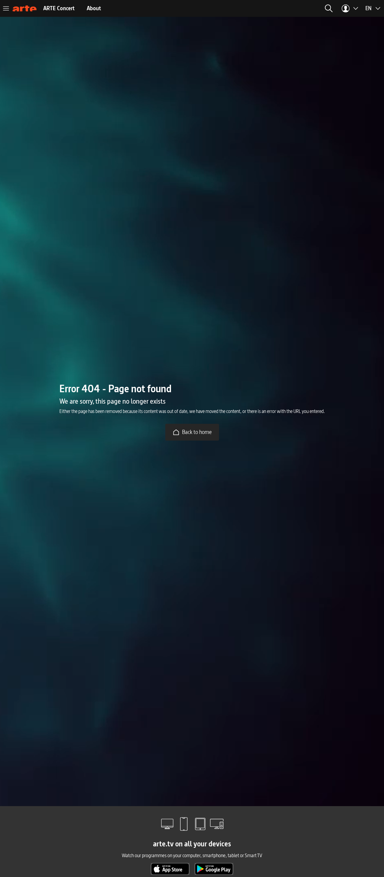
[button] (328, 8)
